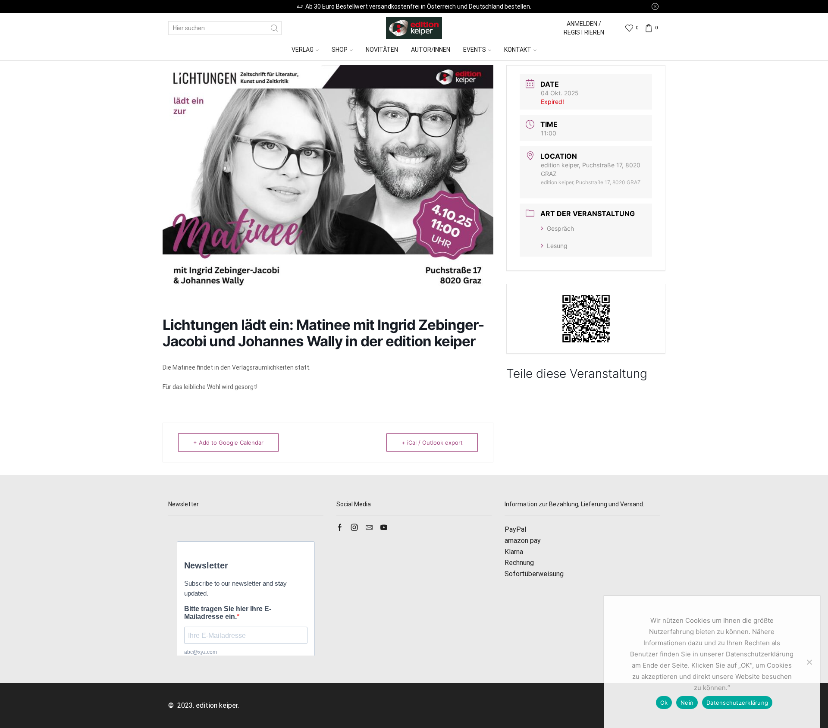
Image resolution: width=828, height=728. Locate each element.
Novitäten (382, 49)
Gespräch (560, 228)
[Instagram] (354, 527)
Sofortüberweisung (534, 574)
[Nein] (809, 662)
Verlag (303, 49)
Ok (664, 702)
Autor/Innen (430, 49)
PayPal (515, 529)
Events (474, 49)
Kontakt (517, 49)
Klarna (514, 552)
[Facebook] (339, 527)
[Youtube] (383, 527)
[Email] (369, 527)
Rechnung (519, 563)
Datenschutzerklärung (737, 702)
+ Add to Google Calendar (228, 442)
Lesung (557, 245)
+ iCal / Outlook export (432, 442)
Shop (340, 49)
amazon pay (523, 541)
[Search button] (274, 28)
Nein (687, 702)
